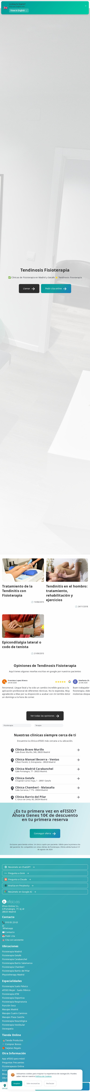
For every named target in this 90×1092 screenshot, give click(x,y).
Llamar (26, 288)
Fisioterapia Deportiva (13, 997)
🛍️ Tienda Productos (12, 1040)
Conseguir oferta (42, 833)
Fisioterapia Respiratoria (14, 1001)
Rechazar (50, 1083)
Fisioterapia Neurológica (14, 1021)
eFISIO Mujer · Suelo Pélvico (16, 990)
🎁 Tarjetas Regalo (11, 1048)
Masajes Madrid (10, 1009)
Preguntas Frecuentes (13, 1062)
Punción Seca (9, 1005)
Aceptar (16, 1083)
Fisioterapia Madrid (12, 951)
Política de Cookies (43, 1076)
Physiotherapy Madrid (13, 974)
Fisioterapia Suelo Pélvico (15, 986)
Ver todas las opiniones (42, 715)
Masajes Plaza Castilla (13, 1017)
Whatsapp (8, 928)
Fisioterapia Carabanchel (14, 959)
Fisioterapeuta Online (13, 1066)
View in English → (18, 10)
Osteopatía (7, 1028)
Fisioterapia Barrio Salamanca (17, 963)
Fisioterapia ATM (10, 994)
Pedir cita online (53, 288)
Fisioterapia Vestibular (13, 1024)
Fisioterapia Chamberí (13, 966)
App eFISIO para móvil (13, 1058)
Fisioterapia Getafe (11, 955)
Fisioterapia (8, 725)
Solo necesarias (33, 1083)
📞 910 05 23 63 (10, 922)
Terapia (38, 725)
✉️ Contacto (8, 932)
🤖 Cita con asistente (13, 939)
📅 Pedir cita (8, 936)
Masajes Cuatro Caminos (14, 1013)
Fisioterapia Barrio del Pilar (16, 970)
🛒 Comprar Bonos (11, 1044)
